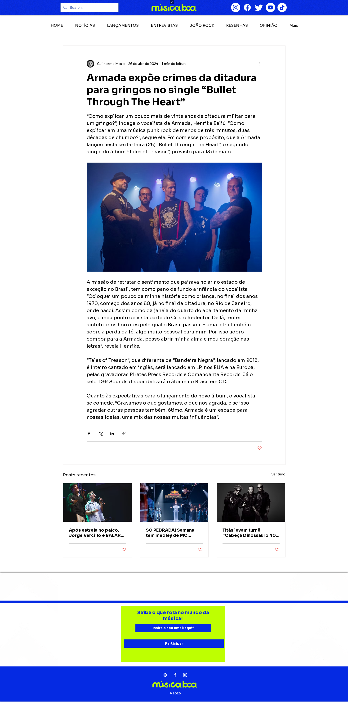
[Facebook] (247, 7)
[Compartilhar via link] (123, 433)
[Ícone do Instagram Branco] (185, 675)
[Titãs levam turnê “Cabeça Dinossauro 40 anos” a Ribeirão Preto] (251, 502)
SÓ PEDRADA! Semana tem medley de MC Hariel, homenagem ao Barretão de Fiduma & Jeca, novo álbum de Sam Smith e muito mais (174, 533)
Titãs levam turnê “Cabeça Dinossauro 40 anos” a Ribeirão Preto (249, 533)
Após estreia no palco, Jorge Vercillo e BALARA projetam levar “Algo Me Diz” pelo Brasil (96, 533)
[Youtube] (270, 7)
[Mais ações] (259, 64)
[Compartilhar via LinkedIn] (112, 433)
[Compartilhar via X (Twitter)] (100, 433)
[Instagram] (235, 7)
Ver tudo (278, 474)
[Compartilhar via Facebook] (89, 433)
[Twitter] (258, 7)
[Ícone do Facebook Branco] (175, 675)
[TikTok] (282, 7)
